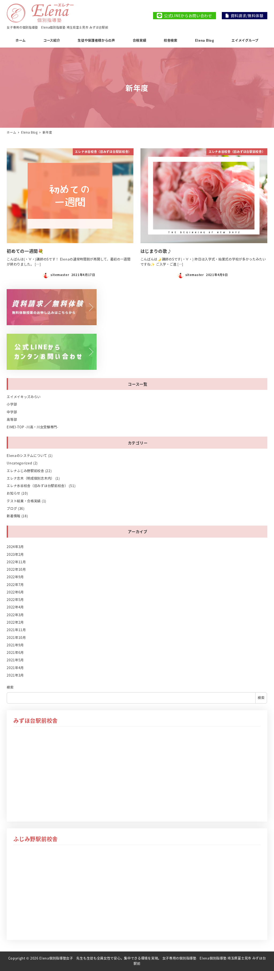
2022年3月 (15, 614)
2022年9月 (15, 576)
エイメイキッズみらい (24, 396)
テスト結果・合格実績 (24, 501)
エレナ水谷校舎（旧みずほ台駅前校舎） (37, 485)
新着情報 (13, 516)
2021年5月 (15, 660)
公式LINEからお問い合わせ (188, 15)
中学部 (12, 412)
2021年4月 (15, 667)
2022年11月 (16, 562)
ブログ (12, 508)
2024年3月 (15, 546)
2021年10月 (16, 637)
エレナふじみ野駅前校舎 (25, 470)
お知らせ (13, 493)
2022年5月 (15, 599)
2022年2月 (15, 622)
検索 (10, 687)
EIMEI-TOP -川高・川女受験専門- (32, 427)
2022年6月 (15, 592)
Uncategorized (19, 463)
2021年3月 (15, 675)
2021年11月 (16, 629)
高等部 (12, 419)
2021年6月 (15, 652)
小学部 (12, 404)
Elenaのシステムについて (27, 455)
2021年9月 (15, 645)
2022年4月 (15, 607)
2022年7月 (15, 584)
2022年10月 (16, 569)
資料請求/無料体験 (247, 15)
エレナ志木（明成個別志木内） (30, 478)
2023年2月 (15, 554)
